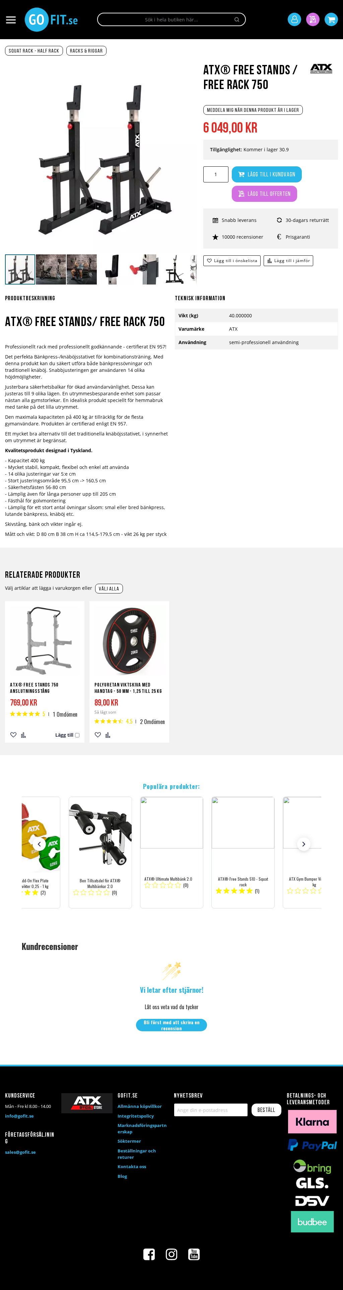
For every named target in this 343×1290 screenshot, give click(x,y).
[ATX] (321, 73)
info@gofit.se (19, 1116)
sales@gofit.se (20, 1152)
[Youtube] (194, 1254)
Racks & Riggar (86, 51)
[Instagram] (171, 1254)
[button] (51, 269)
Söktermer (129, 1141)
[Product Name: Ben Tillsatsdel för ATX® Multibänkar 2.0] (100, 852)
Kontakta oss (132, 1166)
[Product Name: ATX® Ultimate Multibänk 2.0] (171, 852)
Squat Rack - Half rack (34, 51)
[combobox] (171, 19)
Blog (122, 1176)
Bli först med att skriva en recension (172, 1025)
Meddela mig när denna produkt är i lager (253, 110)
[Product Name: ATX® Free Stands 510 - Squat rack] (243, 852)
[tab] (86, 302)
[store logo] (51, 19)
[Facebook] (149, 1254)
